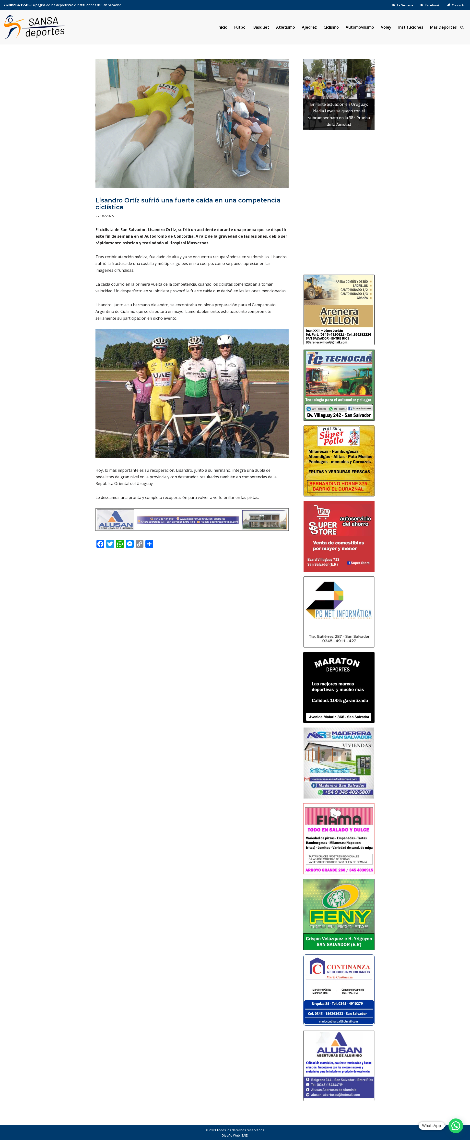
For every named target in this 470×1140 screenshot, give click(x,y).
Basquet (261, 27)
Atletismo (285, 27)
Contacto (458, 5)
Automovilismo (360, 27)
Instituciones (410, 27)
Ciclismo (331, 27)
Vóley (386, 27)
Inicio (222, 27)
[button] (455, 1125)
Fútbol (240, 27)
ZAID (244, 1135)
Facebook (432, 5)
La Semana (405, 5)
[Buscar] (462, 27)
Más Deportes (443, 27)
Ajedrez (309, 27)
